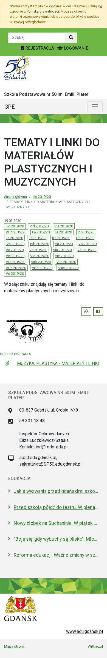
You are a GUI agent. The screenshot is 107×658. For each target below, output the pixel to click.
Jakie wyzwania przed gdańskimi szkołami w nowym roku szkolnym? (56, 491)
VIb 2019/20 (86, 250)
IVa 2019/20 (15, 244)
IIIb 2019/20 (85, 238)
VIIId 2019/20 (16, 232)
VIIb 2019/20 (41, 262)
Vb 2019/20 (87, 244)
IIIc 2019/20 (42, 197)
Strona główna (15, 197)
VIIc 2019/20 (66, 262)
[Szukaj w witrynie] (71, 37)
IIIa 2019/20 (61, 238)
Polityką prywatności (43, 11)
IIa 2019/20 (14, 238)
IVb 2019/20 (39, 244)
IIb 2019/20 (37, 238)
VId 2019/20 (39, 226)
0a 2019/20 (41, 232)
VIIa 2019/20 (15, 262)
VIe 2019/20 (63, 226)
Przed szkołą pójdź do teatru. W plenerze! (56, 507)
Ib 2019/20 (86, 232)
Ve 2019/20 (38, 250)
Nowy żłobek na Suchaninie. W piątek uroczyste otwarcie (56, 523)
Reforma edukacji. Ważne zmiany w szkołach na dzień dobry (56, 555)
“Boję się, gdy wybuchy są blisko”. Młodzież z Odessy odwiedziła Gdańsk (56, 539)
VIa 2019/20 (62, 250)
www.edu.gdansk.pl (84, 631)
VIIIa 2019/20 (16, 268)
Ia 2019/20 (63, 232)
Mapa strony (14, 646)
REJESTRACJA (39, 48)
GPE (9, 106)
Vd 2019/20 (15, 274)
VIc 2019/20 (15, 256)
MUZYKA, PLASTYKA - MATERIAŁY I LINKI (58, 363)
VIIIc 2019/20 (68, 268)
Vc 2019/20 (15, 250)
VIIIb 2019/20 (42, 268)
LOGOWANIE (75, 48)
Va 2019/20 (64, 244)
